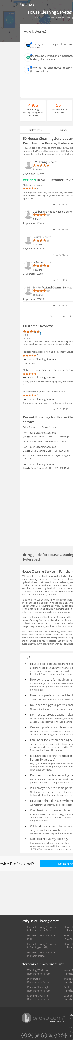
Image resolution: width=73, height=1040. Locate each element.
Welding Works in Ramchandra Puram (38, 971)
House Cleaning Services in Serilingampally (41, 945)
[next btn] (70, 315)
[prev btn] (51, 315)
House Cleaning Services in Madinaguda (41, 954)
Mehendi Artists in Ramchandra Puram (38, 997)
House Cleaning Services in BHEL (41, 937)
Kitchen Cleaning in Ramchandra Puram (38, 988)
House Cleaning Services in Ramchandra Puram (41, 928)
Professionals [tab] (35, 129)
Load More (61, 204)
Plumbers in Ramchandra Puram (38, 980)
